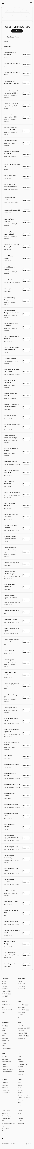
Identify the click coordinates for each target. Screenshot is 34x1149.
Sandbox (4, 986)
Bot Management (7, 1010)
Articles (20, 1069)
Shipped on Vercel (23, 1095)
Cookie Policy (6, 1118)
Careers (20, 1085)
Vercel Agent (21, 1007)
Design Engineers (7, 1071)
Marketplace (5, 1085)
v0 (18, 1017)
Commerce (5, 1066)
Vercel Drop (23, 1005)
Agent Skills (21, 1012)
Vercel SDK (21, 1026)
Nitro (3, 1035)
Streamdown (21, 1038)
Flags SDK (21, 1031)
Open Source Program (24, 1097)
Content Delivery (22, 984)
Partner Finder (6, 1090)
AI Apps (4, 1056)
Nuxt (3, 1031)
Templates (5, 1087)
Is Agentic (21, 1074)
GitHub (20, 1113)
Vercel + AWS (6, 1092)
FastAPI (4, 1043)
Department (7, 47)
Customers (5, 1082)
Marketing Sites (6, 1061)
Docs (19, 1056)
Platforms (4, 1064)
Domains (20, 1015)
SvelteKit (4, 1033)
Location (6, 41)
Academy (20, 1066)
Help (19, 1105)
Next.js (4, 1028)
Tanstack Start (6, 1040)
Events (20, 1090)
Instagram (21, 1123)
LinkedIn (20, 1118)
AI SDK (4, 981)
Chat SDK (22, 1033)
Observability (21, 989)
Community (21, 1071)
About (19, 1082)
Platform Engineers (7, 1069)
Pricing (20, 1102)
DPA (3, 1121)
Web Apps (5, 1059)
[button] (17, 31)
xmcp (3, 1045)
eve (4, 996)
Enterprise (21, 1100)
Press (19, 1087)
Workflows (5, 989)
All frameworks (6, 1048)
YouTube (20, 1121)
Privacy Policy (6, 1113)
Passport (6, 994)
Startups (20, 1092)
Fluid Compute (22, 986)
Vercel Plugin (23, 1010)
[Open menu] (31, 3)
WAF (3, 1007)
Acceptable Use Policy (8, 1123)
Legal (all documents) (8, 1126)
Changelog (21, 1061)
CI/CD (20, 981)
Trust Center (5, 1128)
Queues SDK (23, 1035)
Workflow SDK (23, 1028)
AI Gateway (5, 984)
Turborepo (5, 1038)
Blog (19, 1059)
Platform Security (7, 1005)
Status (4, 1131)
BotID (3, 1012)
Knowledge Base (23, 1064)
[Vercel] (3, 2)
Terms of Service (7, 1116)
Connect (6, 991)
